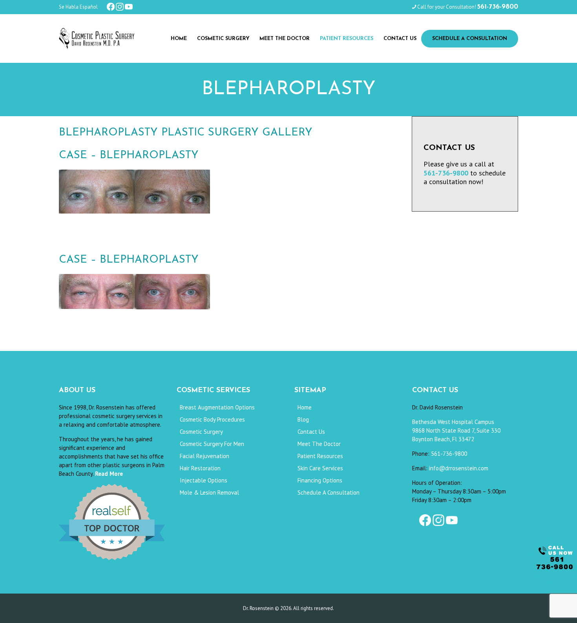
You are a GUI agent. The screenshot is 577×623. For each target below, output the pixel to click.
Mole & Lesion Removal (209, 492)
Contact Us (311, 431)
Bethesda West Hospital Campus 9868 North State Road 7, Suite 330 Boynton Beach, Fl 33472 (456, 430)
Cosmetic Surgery (201, 431)
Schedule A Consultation (329, 492)
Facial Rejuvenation (204, 456)
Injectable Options (203, 480)
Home (305, 407)
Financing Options (320, 480)
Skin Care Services (320, 468)
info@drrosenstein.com (458, 468)
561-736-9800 (449, 453)
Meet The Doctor (319, 444)
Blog (303, 419)
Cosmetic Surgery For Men (212, 444)
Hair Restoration (200, 468)
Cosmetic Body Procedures (212, 419)
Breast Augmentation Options (217, 407)
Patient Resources (320, 456)
